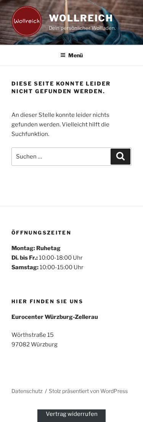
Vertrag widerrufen (72, 414)
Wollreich (81, 18)
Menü (75, 55)
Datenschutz (27, 391)
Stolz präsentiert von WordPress (88, 391)
